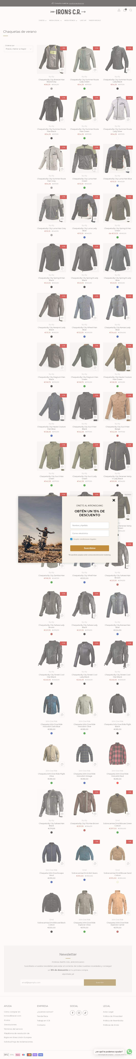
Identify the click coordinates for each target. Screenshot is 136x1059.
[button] (113, 500)
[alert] (68, 529)
